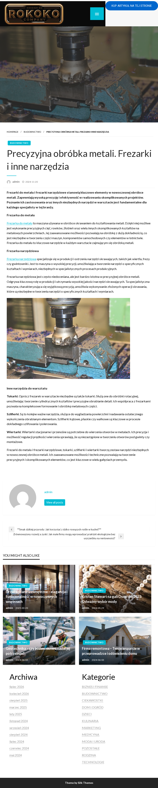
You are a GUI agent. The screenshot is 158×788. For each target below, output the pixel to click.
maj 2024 (15, 755)
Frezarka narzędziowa (21, 259)
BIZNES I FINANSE (95, 686)
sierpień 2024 (18, 734)
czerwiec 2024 (19, 748)
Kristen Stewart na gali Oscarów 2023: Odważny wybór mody (112, 598)
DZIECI (87, 714)
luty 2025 (15, 714)
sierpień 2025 (18, 700)
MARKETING (91, 728)
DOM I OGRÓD (92, 707)
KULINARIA (90, 721)
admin (16, 181)
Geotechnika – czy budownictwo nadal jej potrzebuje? (38, 650)
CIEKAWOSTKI (92, 700)
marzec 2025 (18, 707)
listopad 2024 (18, 721)
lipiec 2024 (16, 741)
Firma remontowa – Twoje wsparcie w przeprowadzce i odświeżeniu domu (111, 650)
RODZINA (89, 755)
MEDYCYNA (90, 734)
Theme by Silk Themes (79, 782)
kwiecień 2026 (19, 693)
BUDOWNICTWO (32, 132)
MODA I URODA (93, 741)
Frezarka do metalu (19, 223)
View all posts (54, 502)
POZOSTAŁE (91, 748)
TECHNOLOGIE (93, 762)
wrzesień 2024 (19, 728)
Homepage (12, 132)
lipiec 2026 (16, 686)
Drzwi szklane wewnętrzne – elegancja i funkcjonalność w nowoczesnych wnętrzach (36, 596)
